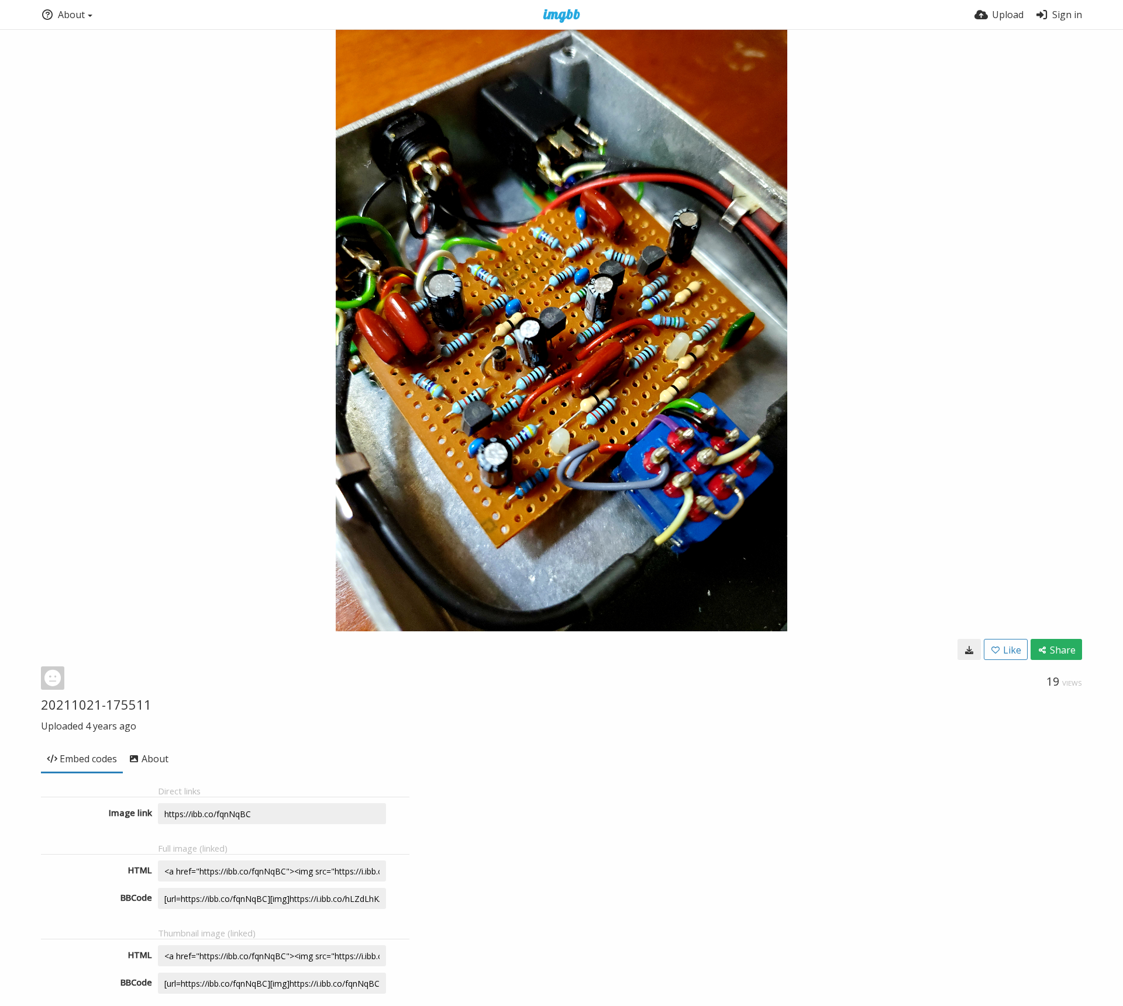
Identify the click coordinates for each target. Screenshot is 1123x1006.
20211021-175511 (96, 704)
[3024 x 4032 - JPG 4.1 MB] (969, 649)
